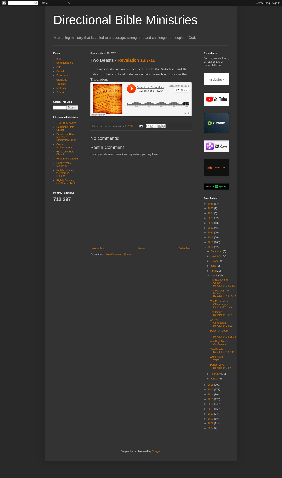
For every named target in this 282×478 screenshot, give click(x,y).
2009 (211, 418)
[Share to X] (156, 126)
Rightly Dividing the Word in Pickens (65, 173)
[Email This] (148, 126)
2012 (211, 404)
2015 (211, 389)
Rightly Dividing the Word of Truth (66, 182)
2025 (211, 208)
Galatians (61, 79)
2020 (211, 232)
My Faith (61, 88)
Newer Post (97, 248)
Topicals (61, 83)
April (213, 270)
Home (141, 248)
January (215, 378)
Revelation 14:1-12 (224, 285)
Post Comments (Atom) (119, 254)
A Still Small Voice (216, 358)
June (214, 265)
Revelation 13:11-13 (224, 336)
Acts (58, 67)
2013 (211, 399)
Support (60, 92)
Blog (59, 58)
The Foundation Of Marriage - (221, 304)
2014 (211, 394)
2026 (211, 203)
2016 (211, 384)
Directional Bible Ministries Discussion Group (66, 137)
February (216, 373)
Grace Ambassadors (64, 146)
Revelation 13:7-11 (136, 60)
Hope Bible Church (67, 158)
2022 (211, 223)
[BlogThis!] (152, 126)
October (215, 261)
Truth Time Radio (66, 122)
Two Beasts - (222, 351)
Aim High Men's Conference (219, 343)
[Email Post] (141, 126)
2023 (211, 218)
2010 (211, 413)
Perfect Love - (220, 366)
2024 (211, 213)
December (217, 251)
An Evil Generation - (221, 323)
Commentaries (64, 62)
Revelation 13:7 (222, 367)
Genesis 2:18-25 (222, 307)
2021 (211, 227)
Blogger (156, 451)
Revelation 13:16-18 (224, 296)
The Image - (223, 313)
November (217, 256)
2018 (211, 242)
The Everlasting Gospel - (222, 282)
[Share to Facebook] (160, 126)
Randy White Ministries (63, 164)
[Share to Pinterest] (163, 126)
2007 (211, 428)
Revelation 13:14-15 (224, 315)
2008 (211, 423)
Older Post (185, 248)
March (214, 275)
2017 (211, 247)
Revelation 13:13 (222, 325)
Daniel (60, 71)
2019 (211, 237)
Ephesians (62, 75)
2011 (211, 409)
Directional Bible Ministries (125, 20)
